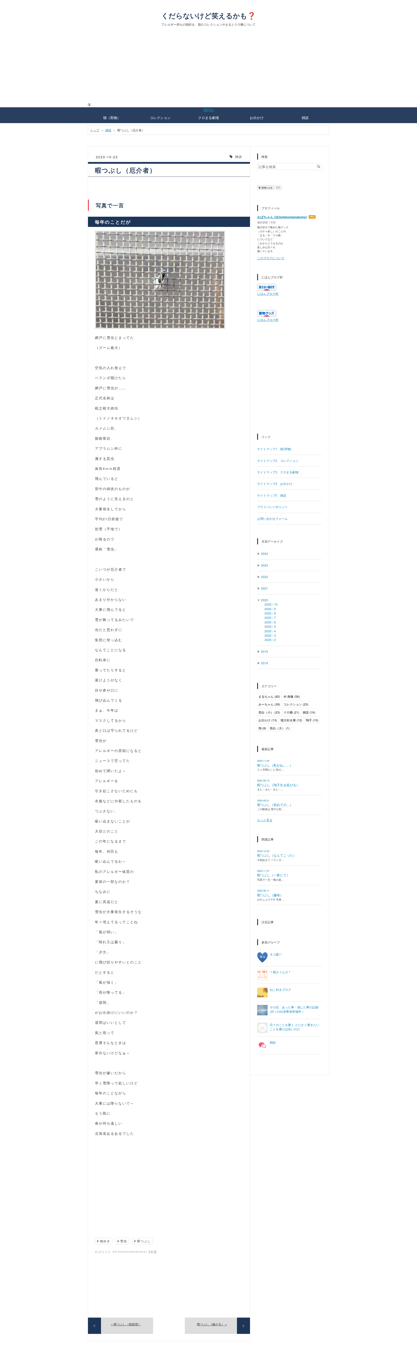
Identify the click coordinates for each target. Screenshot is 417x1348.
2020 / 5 (270, 626)
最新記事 (267, 749)
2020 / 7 (270, 617)
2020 (264, 600)
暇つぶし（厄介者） (125, 170)
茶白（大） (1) (280, 728)
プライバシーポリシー (272, 507)
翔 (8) (262, 728)
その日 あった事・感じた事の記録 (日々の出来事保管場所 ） (294, 1009)
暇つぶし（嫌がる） (212, 1324)
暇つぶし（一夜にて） (273, 875)
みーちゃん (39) (269, 704)
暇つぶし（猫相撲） (126, 1324)
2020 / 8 (270, 613)
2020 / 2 (270, 640)
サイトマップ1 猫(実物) (274, 449)
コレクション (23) (296, 704)
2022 (264, 577)
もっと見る (264, 820)
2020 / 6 (270, 622)
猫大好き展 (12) (291, 720)
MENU (208, 109)
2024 (264, 553)
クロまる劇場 (208, 117)
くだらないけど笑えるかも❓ (208, 15)
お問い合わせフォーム (272, 518)
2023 (264, 565)
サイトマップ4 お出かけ (274, 483)
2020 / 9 (270, 609)
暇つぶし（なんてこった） (276, 855)
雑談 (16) (309, 712)
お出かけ (257, 117)
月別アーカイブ (272, 541)
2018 (264, 663)
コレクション (160, 117)
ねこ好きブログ (280, 989)
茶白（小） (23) (269, 712)
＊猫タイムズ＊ (280, 972)
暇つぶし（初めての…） (275, 804)
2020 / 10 (271, 604)
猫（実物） (112, 117)
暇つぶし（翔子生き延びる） (278, 785)
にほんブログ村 (267, 293)
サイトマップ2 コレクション (277, 460)
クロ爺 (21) (291, 712)
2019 (264, 651)
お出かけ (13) (267, 720)
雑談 (305, 117)
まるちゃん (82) (269, 696)
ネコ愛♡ (276, 954)
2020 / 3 (270, 635)
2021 (264, 588)
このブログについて (271, 258)
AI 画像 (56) (292, 696)
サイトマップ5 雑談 (271, 495)
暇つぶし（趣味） (270, 895)
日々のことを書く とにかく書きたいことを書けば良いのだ (294, 1027)
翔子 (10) (312, 720)
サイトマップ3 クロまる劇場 (277, 472)
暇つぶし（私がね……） (275, 765)
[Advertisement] (208, 69)
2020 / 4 (270, 631)
